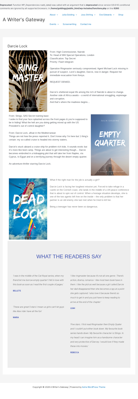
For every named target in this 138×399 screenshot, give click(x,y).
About (52, 14)
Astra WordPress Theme (93, 387)
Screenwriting (69, 24)
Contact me (85, 24)
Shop (120, 14)
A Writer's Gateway (24, 19)
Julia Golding (68, 14)
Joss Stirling (87, 14)
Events (53, 24)
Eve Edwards (105, 14)
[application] (56, 14)
